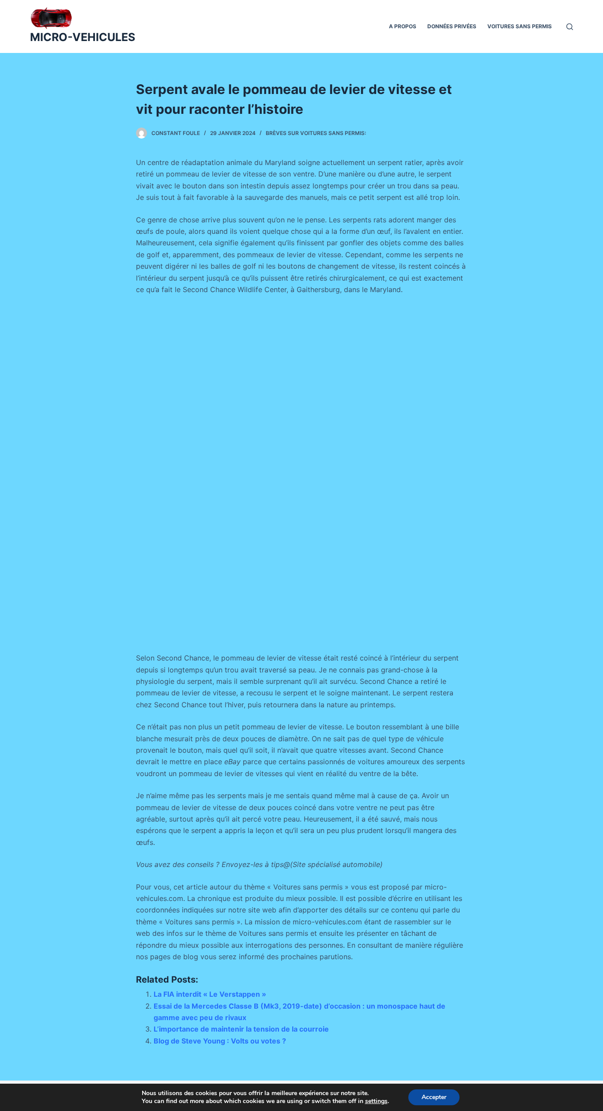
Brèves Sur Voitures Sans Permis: (316, 133)
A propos (402, 26)
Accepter (434, 1097)
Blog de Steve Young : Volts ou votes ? (220, 1040)
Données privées (451, 26)
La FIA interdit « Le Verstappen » (210, 994)
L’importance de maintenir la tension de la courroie (241, 1029)
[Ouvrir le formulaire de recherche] (569, 26)
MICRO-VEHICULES (82, 37)
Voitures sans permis (519, 26)
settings (376, 1101)
